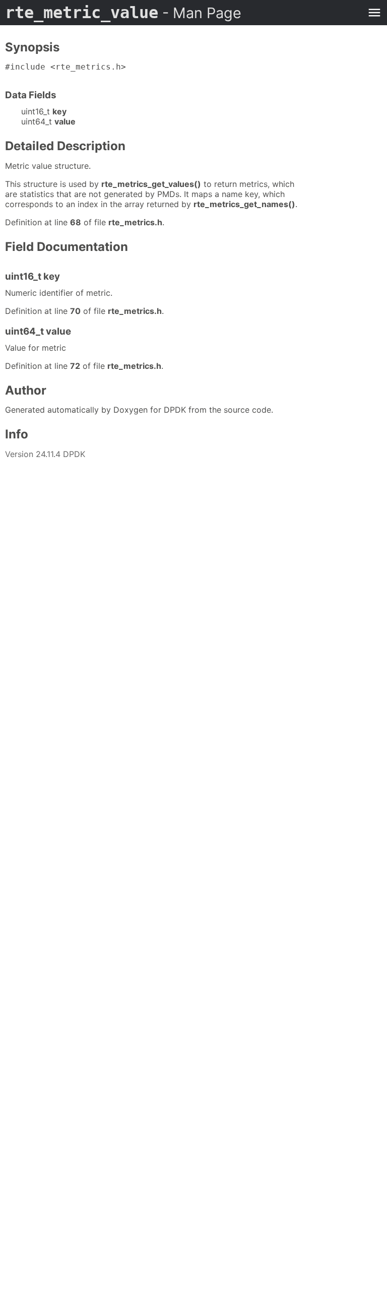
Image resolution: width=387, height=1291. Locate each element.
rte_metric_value (123, 12)
